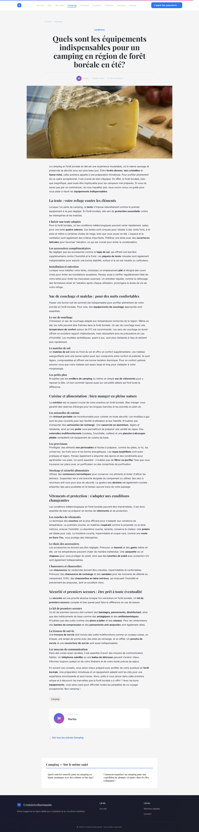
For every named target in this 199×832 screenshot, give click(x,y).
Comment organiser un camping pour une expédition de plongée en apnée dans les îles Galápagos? (126, 777)
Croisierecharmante (37, 805)
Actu (49, 5)
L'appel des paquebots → (166, 5)
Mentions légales (152, 808)
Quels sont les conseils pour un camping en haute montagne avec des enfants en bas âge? (71, 776)
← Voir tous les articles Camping (66, 737)
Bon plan (60, 5)
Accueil (40, 5)
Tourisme (109, 5)
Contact (147, 814)
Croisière (84, 5)
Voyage (132, 5)
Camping (72, 5)
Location (96, 5)
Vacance (121, 5)
